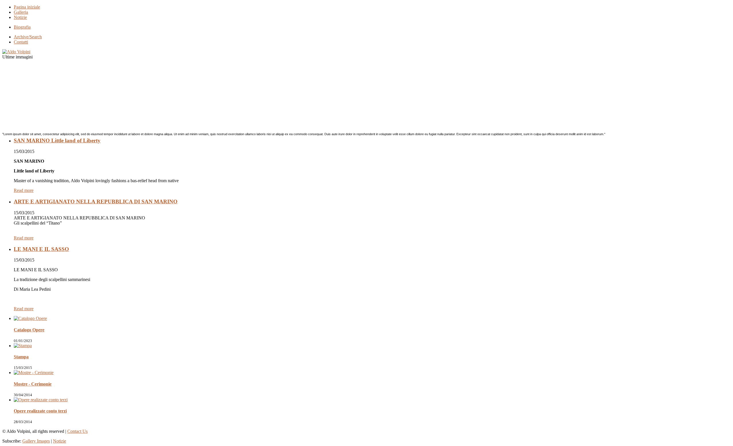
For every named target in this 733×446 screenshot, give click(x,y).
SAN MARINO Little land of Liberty (57, 140)
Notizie (20, 17)
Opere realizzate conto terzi (40, 410)
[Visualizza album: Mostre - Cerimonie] (34, 372)
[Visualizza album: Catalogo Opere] (30, 318)
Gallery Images (36, 441)
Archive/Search (28, 36)
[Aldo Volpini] (16, 51)
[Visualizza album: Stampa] (23, 345)
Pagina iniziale (27, 7)
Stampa (21, 356)
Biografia (22, 27)
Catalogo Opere (29, 329)
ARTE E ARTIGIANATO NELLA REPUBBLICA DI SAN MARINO (96, 202)
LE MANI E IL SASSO (41, 249)
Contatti (21, 42)
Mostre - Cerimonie (33, 384)
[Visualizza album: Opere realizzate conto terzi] (41, 399)
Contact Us (77, 431)
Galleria (21, 12)
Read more (24, 190)
